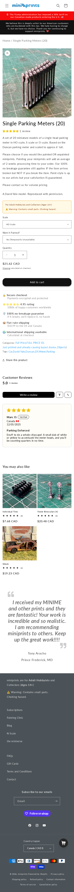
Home (6, 40)
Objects (61, 347)
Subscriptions (15, 709)
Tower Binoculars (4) (47, 511)
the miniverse (14, 741)
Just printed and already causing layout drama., (30, 347)
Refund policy (36, 879)
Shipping (6, 268)
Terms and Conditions (19, 771)
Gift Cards (13, 763)
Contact (11, 779)
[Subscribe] (56, 801)
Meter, (42, 351)
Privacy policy (57, 874)
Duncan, (30, 351)
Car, (11, 351)
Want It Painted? (11, 232)
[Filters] (59, 395)
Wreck (6, 564)
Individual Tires (10, 511)
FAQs (10, 755)
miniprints (23, 874)
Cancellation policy (48, 884)
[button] (7, 5)
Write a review (29, 394)
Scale (5, 217)
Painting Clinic (15, 717)
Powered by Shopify (37, 874)
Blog (9, 725)
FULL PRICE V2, (36, 342)
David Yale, (19, 351)
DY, (37, 351)
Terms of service (28, 884)
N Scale (11, 733)
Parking (50, 351)
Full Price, (21, 342)
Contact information (55, 879)
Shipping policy (19, 879)
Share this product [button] (17, 360)
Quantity (7, 248)
